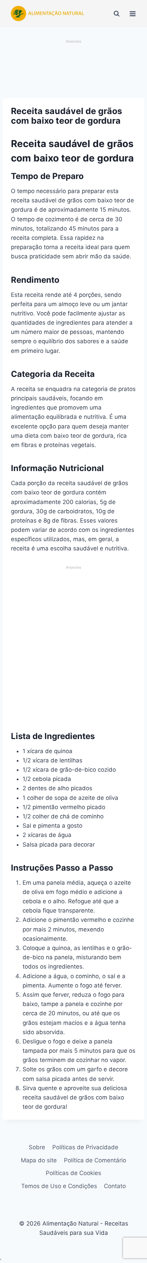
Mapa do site (39, 1160)
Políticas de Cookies (73, 1173)
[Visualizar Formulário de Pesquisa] (116, 14)
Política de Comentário (95, 1160)
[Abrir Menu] (132, 13)
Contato (115, 1186)
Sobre (37, 1147)
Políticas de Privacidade (85, 1147)
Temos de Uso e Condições (59, 1186)
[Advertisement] (73, 70)
